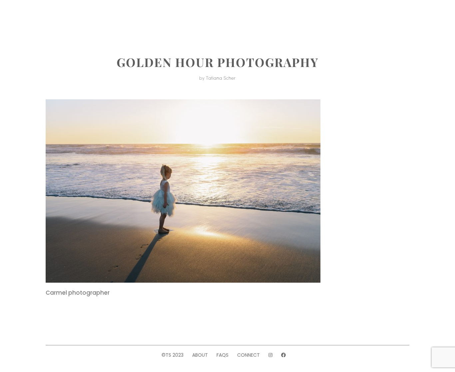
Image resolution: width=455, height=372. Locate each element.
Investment (148, 19)
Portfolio (104, 19)
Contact (354, 19)
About (69, 19)
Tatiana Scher (220, 77)
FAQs (222, 355)
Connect (248, 355)
